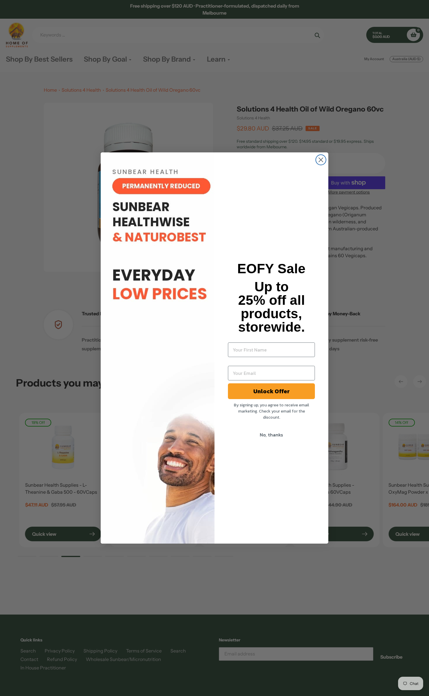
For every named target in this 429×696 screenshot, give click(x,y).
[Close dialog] (321, 160)
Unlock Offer (271, 391)
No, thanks (271, 434)
